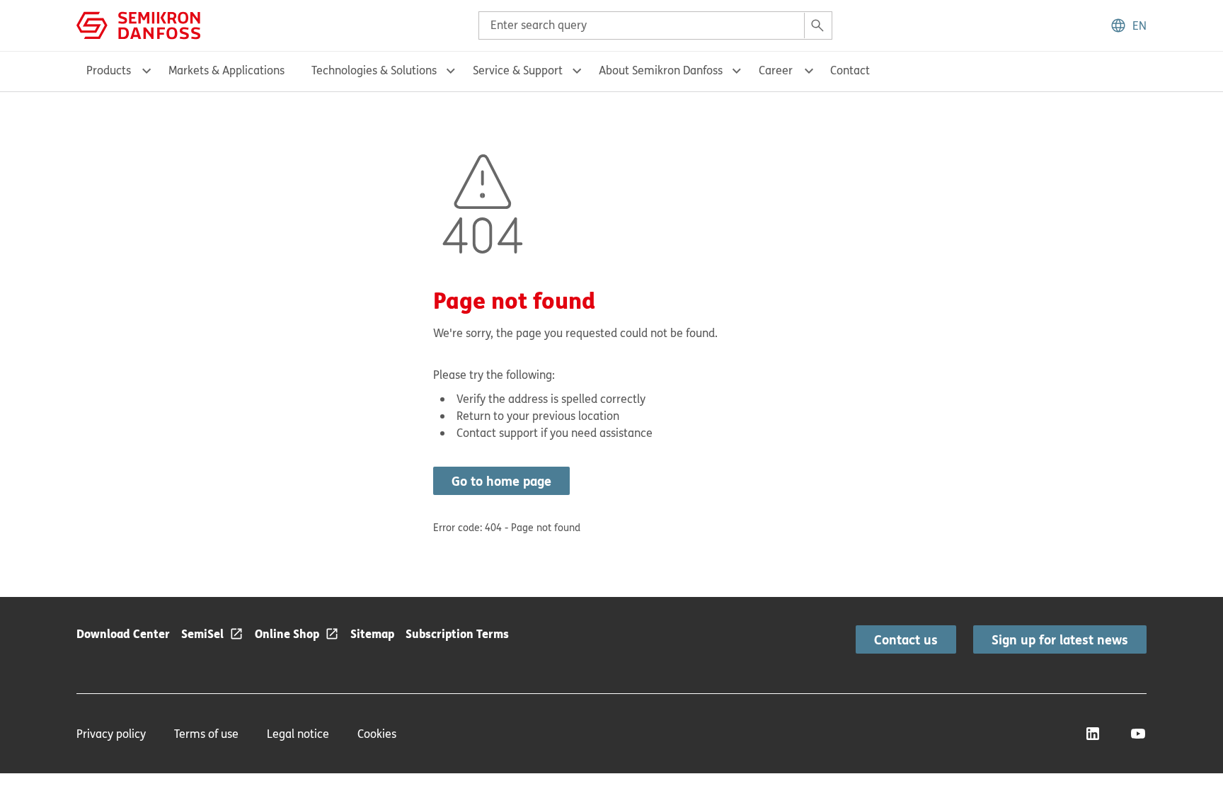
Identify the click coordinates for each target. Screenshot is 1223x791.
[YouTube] (1138, 733)
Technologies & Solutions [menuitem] (374, 70)
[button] (1128, 25)
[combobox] (655, 25)
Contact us (906, 639)
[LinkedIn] (1092, 733)
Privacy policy (111, 733)
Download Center (123, 633)
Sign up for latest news (1060, 639)
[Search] (817, 25)
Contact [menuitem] (850, 70)
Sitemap (372, 633)
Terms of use (206, 733)
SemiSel (202, 633)
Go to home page (501, 481)
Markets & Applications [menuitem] (226, 70)
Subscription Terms (457, 633)
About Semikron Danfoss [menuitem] (661, 70)
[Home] (138, 24)
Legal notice (298, 733)
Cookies (376, 733)
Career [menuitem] (776, 70)
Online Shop (287, 633)
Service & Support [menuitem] (518, 70)
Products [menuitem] (108, 70)
